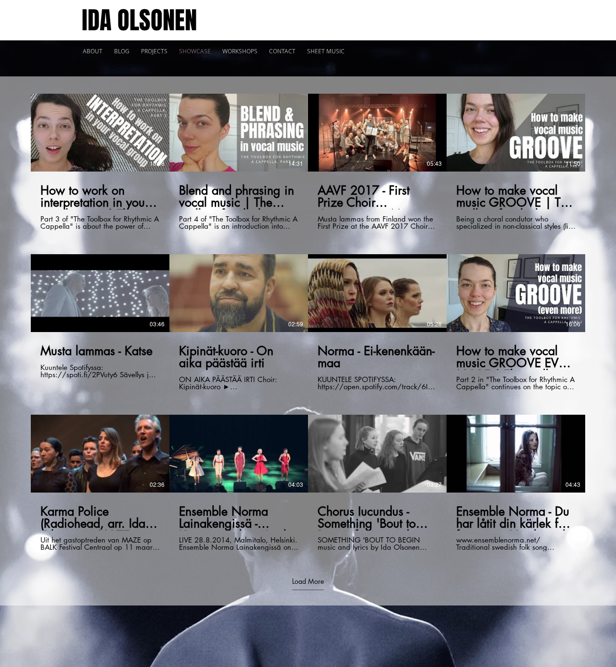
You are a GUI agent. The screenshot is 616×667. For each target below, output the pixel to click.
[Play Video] (100, 132)
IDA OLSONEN (139, 20)
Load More (308, 581)
